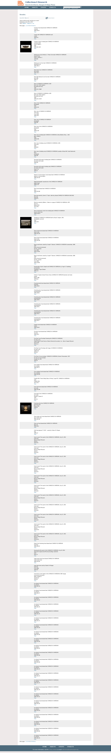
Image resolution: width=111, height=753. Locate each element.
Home (27, 7)
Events (43, 7)
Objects (35, 7)
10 (33, 25)
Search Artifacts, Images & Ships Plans (40, 5)
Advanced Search (75, 8)
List (33, 23)
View (35, 31)
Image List (29, 23)
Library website (53, 749)
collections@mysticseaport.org (70, 749)
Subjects (52, 7)
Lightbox (24, 23)
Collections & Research (36, 2)
